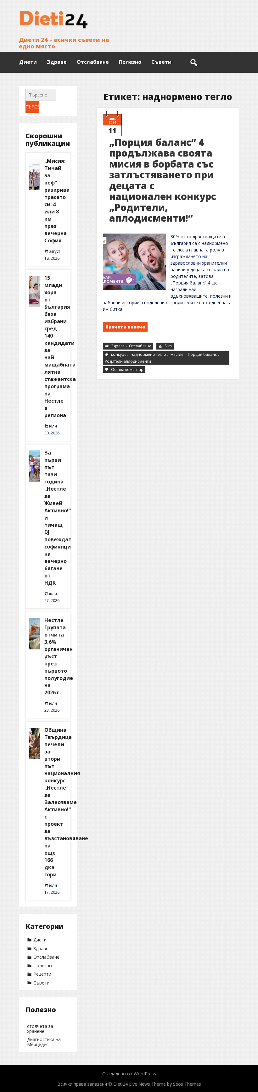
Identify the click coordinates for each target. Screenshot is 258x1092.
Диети (28, 61)
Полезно (130, 61)
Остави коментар (128, 370)
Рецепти (42, 974)
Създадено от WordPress (129, 1074)
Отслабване (93, 61)
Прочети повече (125, 327)
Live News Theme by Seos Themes (165, 1084)
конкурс (118, 354)
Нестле (177, 354)
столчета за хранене (40, 1028)
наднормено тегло (148, 354)
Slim (168, 346)
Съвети (161, 61)
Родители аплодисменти (128, 361)
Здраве (57, 61)
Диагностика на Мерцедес (44, 1041)
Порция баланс (202, 354)
